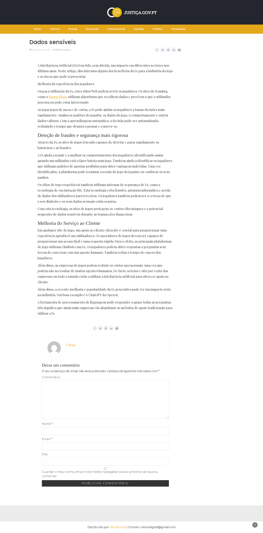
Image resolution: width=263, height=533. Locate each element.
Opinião (139, 29)
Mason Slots (57, 97)
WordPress (118, 527)
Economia (92, 29)
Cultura (55, 29)
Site (45, 454)
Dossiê (73, 29)
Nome (47, 424)
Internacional (116, 29)
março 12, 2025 (40, 49)
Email (47, 439)
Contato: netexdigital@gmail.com (152, 527)
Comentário (51, 377)
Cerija (70, 345)
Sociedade (178, 29)
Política (158, 29)
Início (37, 29)
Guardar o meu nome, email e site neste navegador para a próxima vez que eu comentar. (100, 474)
